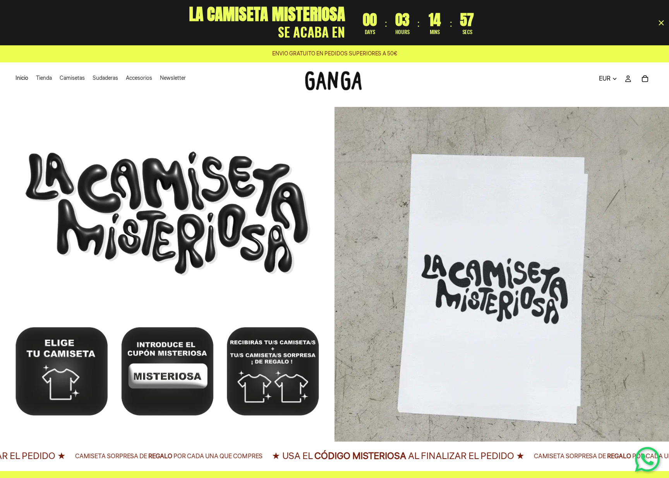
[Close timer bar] (661, 23)
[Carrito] (645, 78)
